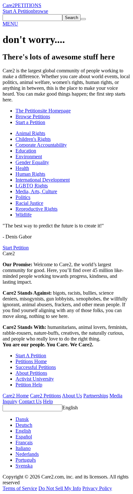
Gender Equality (32, 162)
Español (23, 436)
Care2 (9, 5)
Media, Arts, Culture (36, 191)
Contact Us (30, 401)
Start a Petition (30, 122)
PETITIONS (28, 5)
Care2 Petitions (45, 395)
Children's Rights (33, 139)
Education (25, 150)
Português (25, 460)
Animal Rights (30, 133)
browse (40, 11)
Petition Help (28, 384)
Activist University (34, 379)
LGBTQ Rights (31, 185)
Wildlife (23, 214)
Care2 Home (16, 395)
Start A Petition (18, 11)
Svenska (24, 465)
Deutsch (23, 425)
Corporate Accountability (41, 145)
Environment (28, 156)
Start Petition (16, 247)
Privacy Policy (97, 488)
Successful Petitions (35, 367)
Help (48, 401)
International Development (42, 180)
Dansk (22, 419)
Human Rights (30, 174)
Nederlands (27, 454)
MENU (10, 23)
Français (24, 442)
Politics (22, 197)
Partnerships (95, 395)
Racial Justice (29, 203)
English (70, 407)
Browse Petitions (32, 116)
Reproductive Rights (36, 209)
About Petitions (31, 373)
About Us (72, 395)
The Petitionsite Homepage (43, 110)
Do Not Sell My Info (59, 488)
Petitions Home (31, 361)
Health (22, 168)
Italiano (23, 448)
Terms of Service (20, 488)
